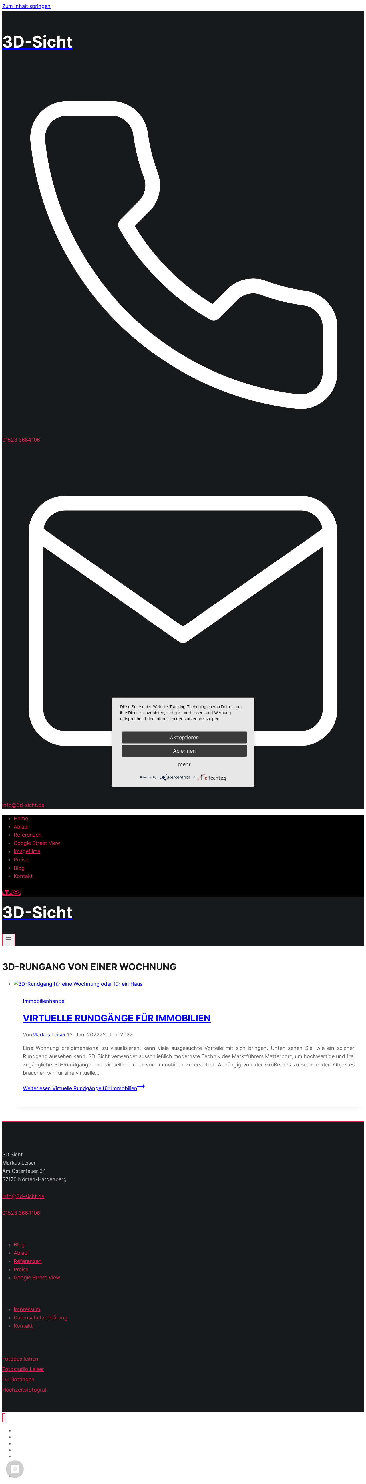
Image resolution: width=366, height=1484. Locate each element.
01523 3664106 (21, 1213)
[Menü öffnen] (8, 940)
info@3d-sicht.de (23, 1196)
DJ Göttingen (18, 1379)
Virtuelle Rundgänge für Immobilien (117, 1018)
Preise (21, 860)
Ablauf (21, 826)
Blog (19, 868)
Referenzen (28, 835)
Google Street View (37, 843)
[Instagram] (16, 893)
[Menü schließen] (3, 1417)
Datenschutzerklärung (40, 1318)
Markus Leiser (49, 1035)
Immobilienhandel (44, 1001)
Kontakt (23, 876)
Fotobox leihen (20, 1359)
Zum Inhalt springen (26, 6)
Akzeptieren (184, 737)
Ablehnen (184, 751)
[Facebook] (6, 893)
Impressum (27, 1309)
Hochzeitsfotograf (24, 1390)
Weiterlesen (80, 1088)
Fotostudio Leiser (23, 1369)
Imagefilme (27, 851)
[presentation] (189, 984)
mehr (184, 764)
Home (21, 818)
